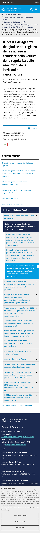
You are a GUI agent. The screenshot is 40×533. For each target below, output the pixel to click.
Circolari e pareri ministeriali (12, 204)
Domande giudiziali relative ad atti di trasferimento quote (17, 352)
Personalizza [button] (20, 527)
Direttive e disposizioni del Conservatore (17, 405)
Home (2, 14)
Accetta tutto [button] (20, 521)
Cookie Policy (5, 509)
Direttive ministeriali (10, 198)
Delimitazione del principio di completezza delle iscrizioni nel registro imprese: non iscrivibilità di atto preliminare (19, 285)
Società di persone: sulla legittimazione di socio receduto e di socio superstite (19, 365)
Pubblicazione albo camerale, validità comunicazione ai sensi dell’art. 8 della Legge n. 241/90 (18, 397)
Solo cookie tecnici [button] (20, 515)
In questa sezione (10, 156)
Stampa (34, 128)
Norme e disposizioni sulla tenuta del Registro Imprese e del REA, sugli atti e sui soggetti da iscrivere (19, 173)
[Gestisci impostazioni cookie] (38, 266)
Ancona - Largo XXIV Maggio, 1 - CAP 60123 (17, 437)
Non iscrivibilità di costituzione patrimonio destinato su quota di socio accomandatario (18, 343)
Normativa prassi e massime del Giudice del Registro (17, 164)
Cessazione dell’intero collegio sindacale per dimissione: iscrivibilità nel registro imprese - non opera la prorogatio (19, 333)
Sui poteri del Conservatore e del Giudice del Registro (19, 217)
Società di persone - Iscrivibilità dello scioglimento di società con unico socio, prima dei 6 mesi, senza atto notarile (18, 374)
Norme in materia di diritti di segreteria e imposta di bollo (17, 191)
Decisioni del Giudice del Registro (15, 22)
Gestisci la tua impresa (13, 14)
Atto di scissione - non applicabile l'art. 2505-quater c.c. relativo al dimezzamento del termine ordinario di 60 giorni (18, 386)
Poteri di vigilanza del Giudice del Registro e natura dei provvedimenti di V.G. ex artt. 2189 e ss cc (20, 226)
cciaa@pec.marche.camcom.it (15, 444)
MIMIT (12, 2)
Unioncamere (5, 2)
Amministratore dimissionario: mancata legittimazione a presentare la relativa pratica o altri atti (18, 323)
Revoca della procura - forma (15, 359)
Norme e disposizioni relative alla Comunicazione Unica (14, 183)
